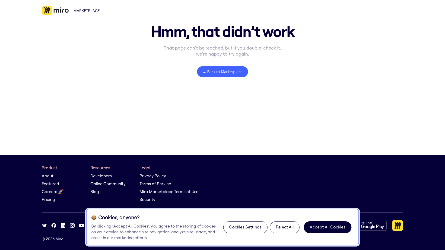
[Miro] (55, 11)
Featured (50, 183)
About (48, 175)
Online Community (108, 183)
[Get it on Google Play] (368, 225)
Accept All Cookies (327, 227)
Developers (101, 175)
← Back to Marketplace (222, 71)
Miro (60, 239)
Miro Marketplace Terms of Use (169, 191)
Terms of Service (155, 183)
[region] (222, 227)
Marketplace (86, 10)
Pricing (48, 199)
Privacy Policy (153, 175)
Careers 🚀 (52, 191)
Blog (94, 191)
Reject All (285, 227)
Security (147, 199)
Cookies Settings (245, 227)
